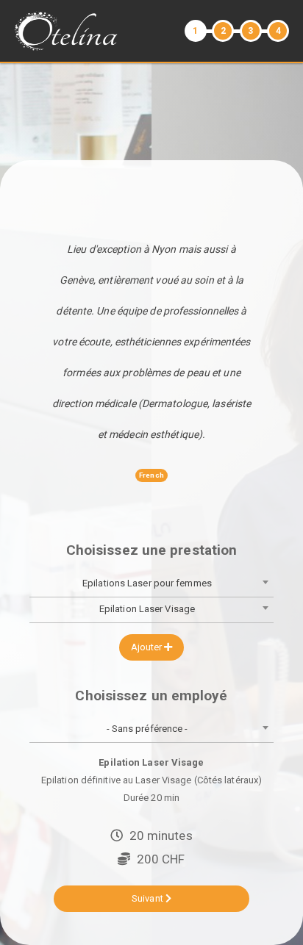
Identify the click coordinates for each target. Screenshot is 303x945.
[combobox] (151, 584)
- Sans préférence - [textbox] (147, 728)
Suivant (148, 898)
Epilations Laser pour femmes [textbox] (147, 583)
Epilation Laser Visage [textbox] (147, 608)
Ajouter (148, 647)
